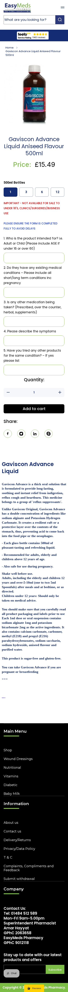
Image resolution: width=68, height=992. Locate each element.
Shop (8, 750)
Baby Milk (12, 794)
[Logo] (17, 7)
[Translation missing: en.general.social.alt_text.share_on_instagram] (21, 434)
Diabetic (10, 785)
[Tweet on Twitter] (35, 434)
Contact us (12, 831)
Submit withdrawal (19, 879)
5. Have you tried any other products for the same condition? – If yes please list (32, 355)
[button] (53, 7)
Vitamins (11, 776)
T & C (8, 857)
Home (9, 47)
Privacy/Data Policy (19, 849)
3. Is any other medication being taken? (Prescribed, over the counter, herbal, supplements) (32, 307)
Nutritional (12, 768)
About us (11, 823)
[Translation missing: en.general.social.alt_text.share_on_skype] (48, 434)
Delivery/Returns (17, 840)
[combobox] (34, 19)
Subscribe (55, 970)
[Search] (59, 19)
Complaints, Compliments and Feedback (29, 868)
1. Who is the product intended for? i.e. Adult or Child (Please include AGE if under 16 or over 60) (33, 243)
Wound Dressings (18, 759)
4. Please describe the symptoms (30, 331)
